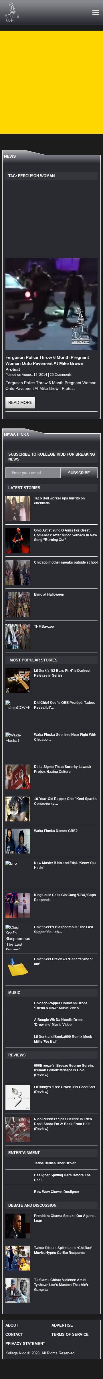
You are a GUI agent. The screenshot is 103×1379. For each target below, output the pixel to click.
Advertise (62, 1325)
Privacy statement (25, 1344)
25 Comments (61, 375)
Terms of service (70, 1334)
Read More (20, 402)
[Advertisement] (51, 82)
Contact (14, 1334)
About (11, 1325)
